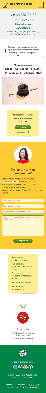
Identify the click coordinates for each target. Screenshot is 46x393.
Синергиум (34, 384)
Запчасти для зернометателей (19, 258)
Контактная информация (23, 377)
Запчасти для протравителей (19, 287)
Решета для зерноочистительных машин (22, 276)
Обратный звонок (23, 24)
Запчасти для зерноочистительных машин (22, 266)
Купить (23, 127)
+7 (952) (22, 15)
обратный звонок (18, 187)
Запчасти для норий (21, 282)
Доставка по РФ (23, 132)
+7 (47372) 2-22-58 (23, 20)
